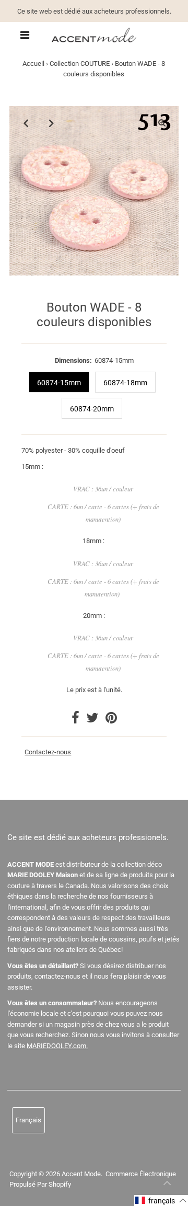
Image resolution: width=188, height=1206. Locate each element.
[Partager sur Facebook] (76, 720)
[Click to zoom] (161, 122)
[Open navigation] (25, 35)
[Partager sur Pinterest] (111, 720)
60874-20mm (92, 409)
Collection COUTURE (80, 63)
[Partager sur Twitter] (93, 720)
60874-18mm (125, 382)
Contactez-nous (48, 752)
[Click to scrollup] (167, 1185)
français (28, 1120)
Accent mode (81, 1174)
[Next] (51, 122)
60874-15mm (59, 382)
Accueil (33, 63)
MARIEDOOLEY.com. (57, 1046)
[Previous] (26, 122)
